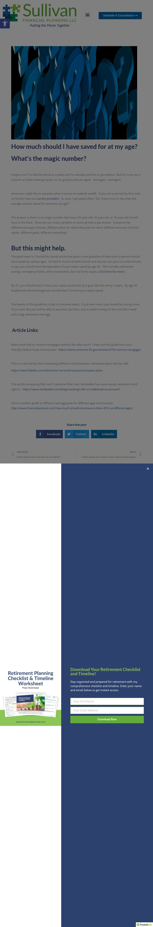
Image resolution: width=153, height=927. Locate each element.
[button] (147, 468)
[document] (76, 463)
